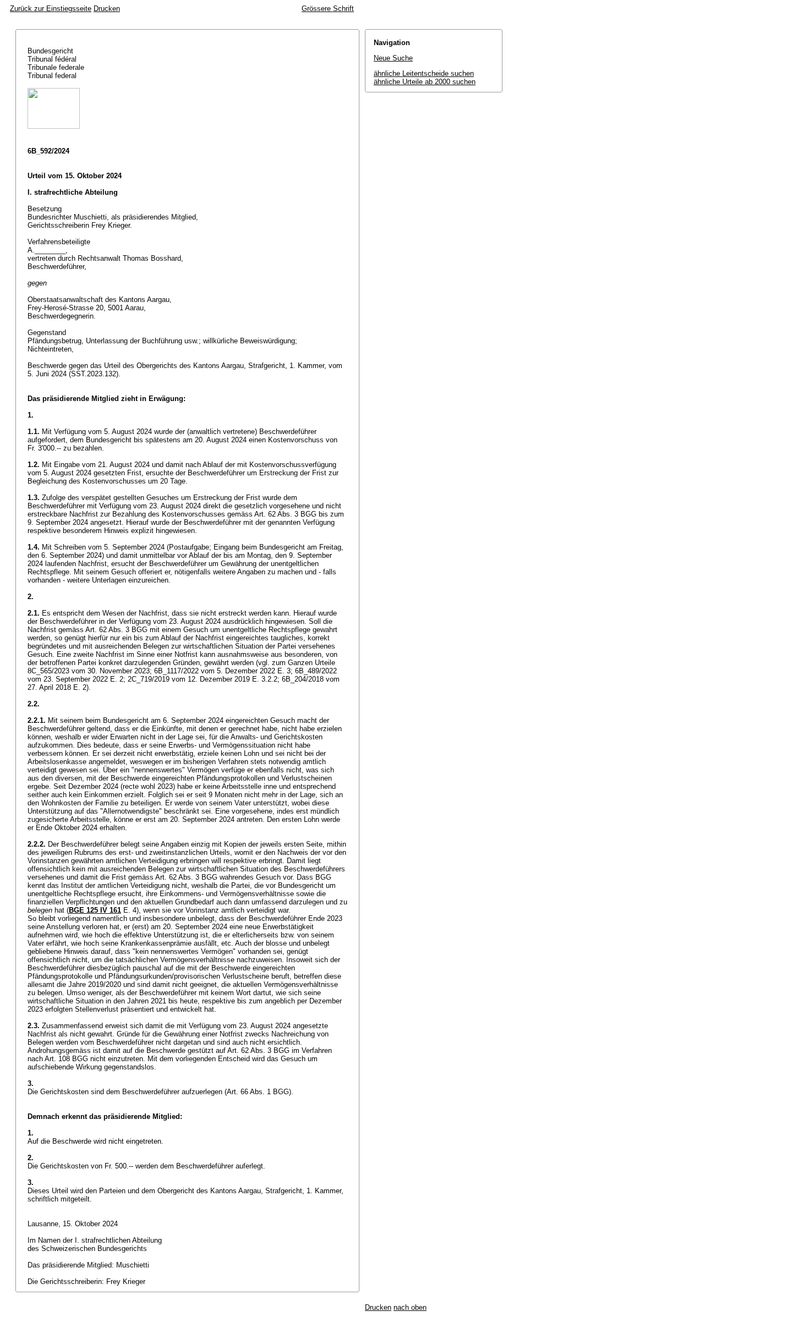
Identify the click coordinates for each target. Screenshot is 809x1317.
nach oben (410, 1307)
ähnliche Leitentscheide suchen (424, 73)
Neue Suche (393, 58)
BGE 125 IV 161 (95, 910)
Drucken (107, 8)
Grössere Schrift (328, 8)
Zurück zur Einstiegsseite (50, 8)
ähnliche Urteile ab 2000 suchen (424, 82)
